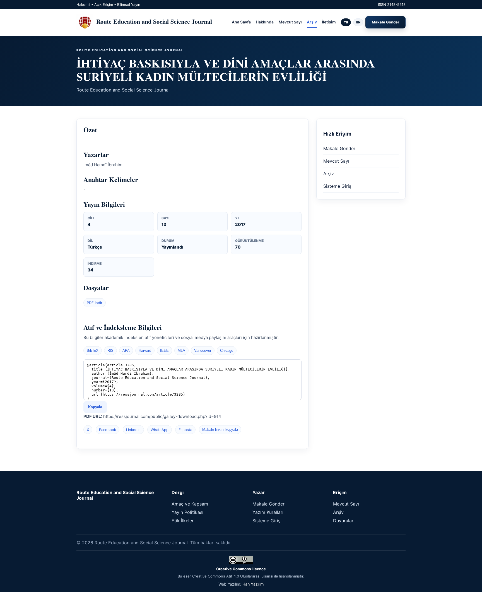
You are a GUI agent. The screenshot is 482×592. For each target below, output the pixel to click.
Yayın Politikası (187, 512)
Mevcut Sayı (290, 22)
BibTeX (92, 350)
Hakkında (265, 22)
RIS (110, 350)
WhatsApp (159, 429)
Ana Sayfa (241, 22)
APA (126, 350)
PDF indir (94, 302)
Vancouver (202, 350)
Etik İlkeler (183, 520)
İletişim (329, 22)
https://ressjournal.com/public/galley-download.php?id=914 (162, 416)
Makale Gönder (385, 22)
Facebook (107, 429)
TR (346, 22)
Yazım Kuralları (267, 512)
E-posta (185, 429)
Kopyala (95, 407)
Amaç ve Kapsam (190, 504)
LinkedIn (133, 429)
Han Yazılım (253, 584)
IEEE (164, 350)
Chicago (226, 350)
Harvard (145, 350)
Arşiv (312, 22)
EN (358, 22)
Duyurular (343, 520)
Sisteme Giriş (337, 186)
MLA (181, 350)
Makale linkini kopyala (220, 429)
